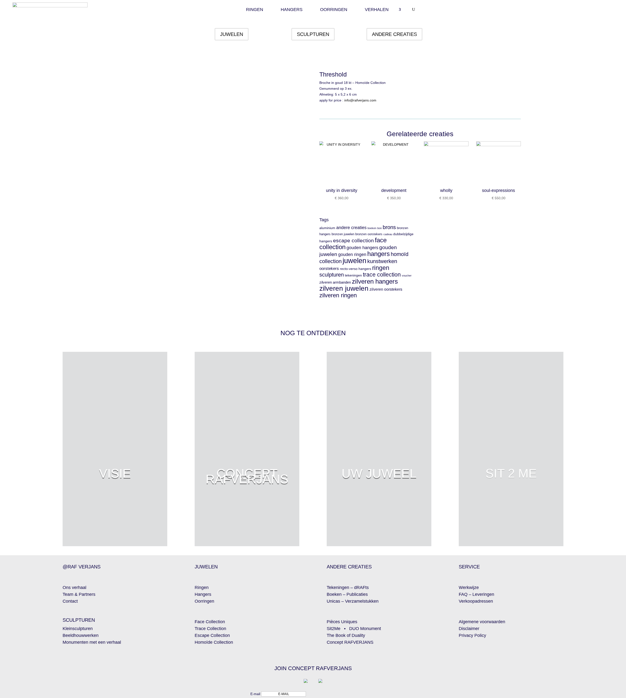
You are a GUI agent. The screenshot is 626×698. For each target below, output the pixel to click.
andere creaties (351, 227)
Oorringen (333, 10)
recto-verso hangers (355, 269)
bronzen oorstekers (368, 234)
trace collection (382, 275)
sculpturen (331, 275)
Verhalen (377, 10)
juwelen (354, 260)
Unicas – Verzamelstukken (353, 601)
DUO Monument (365, 628)
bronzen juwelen (343, 234)
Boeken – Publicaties (347, 594)
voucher (407, 275)
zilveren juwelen (344, 288)
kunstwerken (382, 261)
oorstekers (329, 268)
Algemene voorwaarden (482, 621)
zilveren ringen (338, 295)
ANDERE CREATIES (394, 34)
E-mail (255, 694)
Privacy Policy (472, 635)
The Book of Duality (346, 635)
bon (379, 228)
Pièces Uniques (342, 621)
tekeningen (353, 275)
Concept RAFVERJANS (350, 642)
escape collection (353, 240)
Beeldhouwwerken (81, 635)
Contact (70, 601)
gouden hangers (362, 247)
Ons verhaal (74, 587)
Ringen (254, 10)
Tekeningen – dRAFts (348, 587)
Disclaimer (469, 628)
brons (389, 227)
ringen (380, 267)
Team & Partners (79, 594)
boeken (372, 228)
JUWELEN (231, 34)
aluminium (327, 228)
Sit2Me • (338, 628)
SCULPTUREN (313, 34)
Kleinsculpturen (78, 628)
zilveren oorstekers (385, 289)
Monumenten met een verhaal (92, 642)
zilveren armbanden (335, 282)
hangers (378, 253)
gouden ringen (352, 254)
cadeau (387, 234)
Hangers (291, 10)
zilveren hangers (375, 281)
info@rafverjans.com (360, 100)
